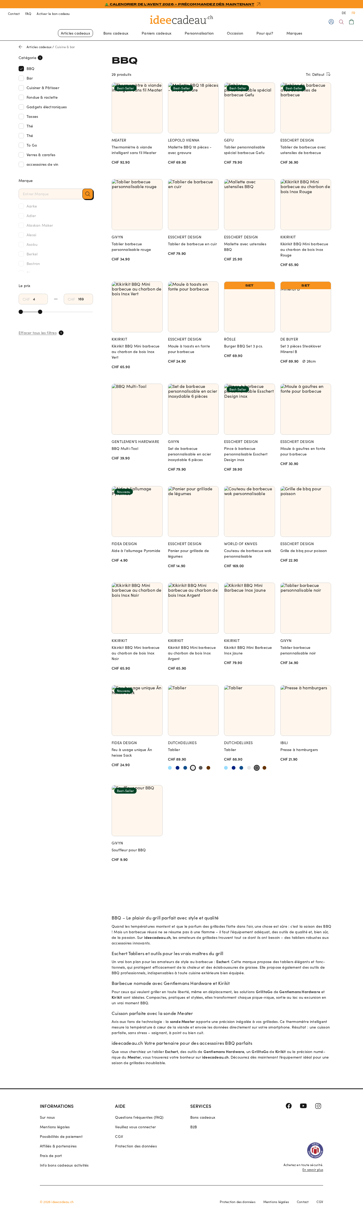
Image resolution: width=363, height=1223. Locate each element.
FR (353, 13)
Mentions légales (55, 1126)
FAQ (28, 13)
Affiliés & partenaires (58, 1146)
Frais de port (51, 1155)
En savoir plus (312, 1169)
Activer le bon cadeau (53, 13)
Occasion (235, 33)
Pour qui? (264, 33)
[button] (87, 194)
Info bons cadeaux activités (64, 1165)
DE (344, 13)
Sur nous (47, 1117)
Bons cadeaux (115, 33)
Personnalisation (199, 33)
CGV (119, 1136)
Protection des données (136, 1146)
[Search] (341, 22)
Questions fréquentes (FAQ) (139, 1117)
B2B (193, 1126)
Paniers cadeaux (156, 33)
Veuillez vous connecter (135, 1126)
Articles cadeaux (75, 33)
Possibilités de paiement (61, 1136)
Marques (294, 33)
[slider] (21, 312)
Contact (14, 13)
